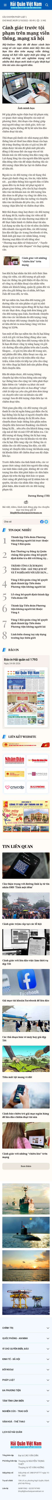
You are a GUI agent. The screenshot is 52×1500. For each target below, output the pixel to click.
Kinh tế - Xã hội (11, 1359)
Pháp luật (8, 1380)
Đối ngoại (7, 1369)
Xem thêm (26, 1166)
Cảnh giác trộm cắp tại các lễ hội (22, 924)
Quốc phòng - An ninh (15, 1338)
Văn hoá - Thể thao (13, 1421)
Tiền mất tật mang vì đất (17, 1077)
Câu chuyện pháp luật (13, 17)
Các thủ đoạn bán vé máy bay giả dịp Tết (24, 1038)
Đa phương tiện (11, 1390)
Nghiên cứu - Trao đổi (15, 1411)
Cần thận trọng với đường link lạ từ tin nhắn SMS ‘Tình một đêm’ (25, 885)
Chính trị (7, 1328)
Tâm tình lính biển (13, 1400)
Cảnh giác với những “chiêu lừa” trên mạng (24, 1155)
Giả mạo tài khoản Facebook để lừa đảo (25, 1000)
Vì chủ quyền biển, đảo (15, 1348)
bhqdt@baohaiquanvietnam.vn (26, 512)
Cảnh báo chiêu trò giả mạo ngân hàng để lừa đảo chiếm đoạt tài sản (25, 1115)
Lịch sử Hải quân (12, 1432)
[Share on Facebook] (42, 521)
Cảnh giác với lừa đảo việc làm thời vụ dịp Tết (25, 962)
